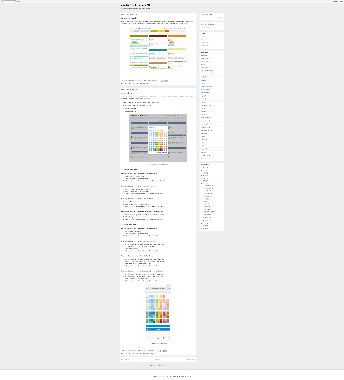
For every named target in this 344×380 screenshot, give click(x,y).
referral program (205, 130)
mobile (203, 114)
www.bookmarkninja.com (208, 27)
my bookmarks (144, 83)
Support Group (205, 45)
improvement (135, 83)
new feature (153, 353)
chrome (203, 83)
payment (203, 124)
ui (201, 158)
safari (202, 136)
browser (203, 67)
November (208, 188)
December (208, 185)
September (208, 193)
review (203, 133)
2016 (204, 228)
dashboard (128, 83)
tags (202, 152)
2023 (204, 175)
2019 (204, 220)
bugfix (202, 77)
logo (202, 108)
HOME (203, 36)
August (207, 196)
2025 (204, 170)
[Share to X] (164, 81)
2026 (204, 167)
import (203, 102)
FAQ (202, 39)
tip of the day (204, 155)
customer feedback (206, 86)
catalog (203, 80)
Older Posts (191, 360)
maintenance (204, 111)
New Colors (126, 93)
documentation (205, 92)
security (203, 139)
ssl (202, 146)
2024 (204, 173)
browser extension (206, 70)
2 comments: (151, 350)
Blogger (189, 376)
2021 (204, 181)
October (207, 191)
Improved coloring (129, 18)
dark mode (147, 98)
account (203, 55)
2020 (204, 183)
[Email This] (160, 81)
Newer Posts (125, 360)
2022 (204, 178)
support (203, 149)
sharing (203, 142)
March (207, 206)
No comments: (152, 80)
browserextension (206, 74)
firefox (202, 99)
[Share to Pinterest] (167, 81)
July (206, 199)
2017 (204, 226)
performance (204, 127)
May (206, 201)
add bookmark (205, 58)
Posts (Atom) (162, 365)
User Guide (204, 42)
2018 (204, 223)
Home (158, 360)
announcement (205, 61)
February (207, 209)
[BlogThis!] (162, 81)
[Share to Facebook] (166, 81)
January (207, 217)
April (206, 204)
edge (202, 96)
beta (202, 64)
